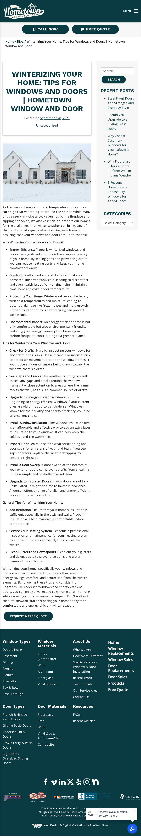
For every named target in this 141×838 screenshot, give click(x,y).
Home (9, 41)
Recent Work (82, 678)
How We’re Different (88, 656)
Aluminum (45, 671)
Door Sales (117, 676)
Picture (8, 675)
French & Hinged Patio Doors (15, 716)
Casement (10, 656)
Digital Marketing (74, 825)
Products (116, 683)
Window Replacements (121, 651)
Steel (41, 721)
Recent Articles (84, 721)
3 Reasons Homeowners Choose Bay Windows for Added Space (117, 191)
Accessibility (84, 812)
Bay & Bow (10, 687)
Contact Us (81, 697)
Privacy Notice (69, 812)
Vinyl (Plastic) (47, 684)
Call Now (47, 29)
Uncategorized (47, 125)
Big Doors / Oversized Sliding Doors (15, 758)
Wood (42, 665)
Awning (8, 668)
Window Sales (120, 659)
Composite (46, 744)
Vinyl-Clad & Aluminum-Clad (49, 735)
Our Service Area (85, 690)
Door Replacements (121, 668)
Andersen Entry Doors (14, 734)
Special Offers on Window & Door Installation (85, 666)
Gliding (8, 662)
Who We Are (82, 649)
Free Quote (97, 29)
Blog (20, 41)
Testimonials (82, 684)
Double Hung (12, 649)
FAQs (77, 714)
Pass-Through (13, 694)
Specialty (9, 681)
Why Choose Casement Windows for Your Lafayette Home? (118, 145)
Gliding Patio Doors (17, 725)
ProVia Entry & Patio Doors (18, 745)
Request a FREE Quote (28, 616)
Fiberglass (45, 678)
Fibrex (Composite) (47, 656)
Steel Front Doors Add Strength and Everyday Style (121, 103)
